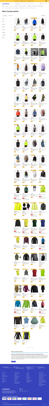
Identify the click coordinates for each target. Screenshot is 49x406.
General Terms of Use (41, 377)
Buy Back (28, 376)
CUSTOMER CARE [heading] (16, 372)
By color (3, 37)
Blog (2, 377)
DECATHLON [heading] (3, 372)
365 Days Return (16, 376)
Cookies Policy (40, 385)
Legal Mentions (41, 378)
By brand (3, 24)
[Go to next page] (33, 347)
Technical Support (16, 383)
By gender (3, 32)
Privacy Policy (40, 383)
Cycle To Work (28, 379)
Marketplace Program (5, 376)
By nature (3, 29)
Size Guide (15, 378)
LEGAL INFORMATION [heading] (41, 372)
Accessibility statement (5, 402)
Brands (3, 379)
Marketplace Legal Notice (42, 384)
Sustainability (4, 378)
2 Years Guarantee (16, 377)
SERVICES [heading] (28, 372)
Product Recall (16, 379)
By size (3, 21)
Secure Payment (41, 376)
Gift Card (28, 378)
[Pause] (46, 1)
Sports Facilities (29, 377)
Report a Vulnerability (41, 379)
